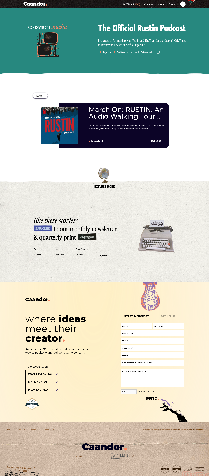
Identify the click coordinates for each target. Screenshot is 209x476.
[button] (40, 95)
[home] (35, 4)
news (34, 429)
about (9, 429)
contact (49, 429)
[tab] (139, 316)
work (22, 429)
